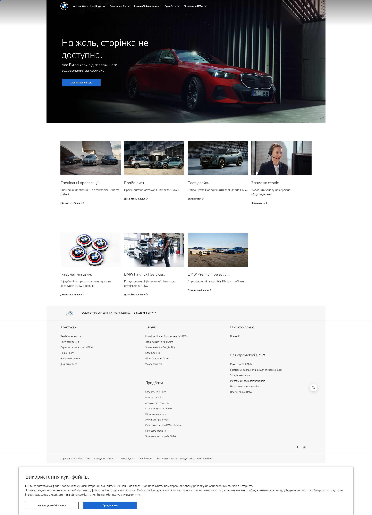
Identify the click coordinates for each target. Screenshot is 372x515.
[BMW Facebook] (297, 447)
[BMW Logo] (64, 6)
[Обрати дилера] (308, 6)
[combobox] (313, 387)
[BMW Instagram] (304, 447)
